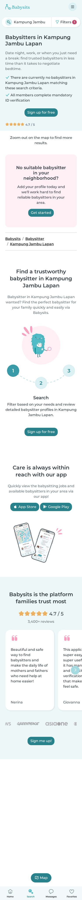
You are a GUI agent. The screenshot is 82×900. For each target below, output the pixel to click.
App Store (26, 507)
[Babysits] (17, 7)
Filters (67, 22)
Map (44, 878)
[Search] (8, 22)
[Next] (75, 670)
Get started (41, 213)
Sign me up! (41, 741)
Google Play (58, 507)
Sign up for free (41, 112)
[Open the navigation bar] (72, 7)
